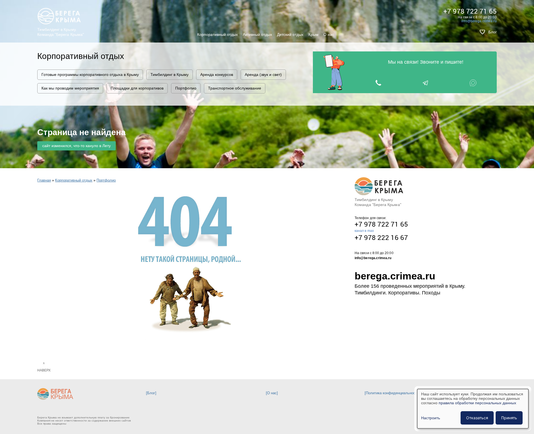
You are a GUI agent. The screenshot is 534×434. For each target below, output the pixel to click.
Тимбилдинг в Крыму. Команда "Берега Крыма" (60, 32)
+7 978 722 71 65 (470, 11)
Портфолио (185, 88)
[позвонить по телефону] (378, 82)
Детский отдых (290, 34)
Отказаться (477, 417)
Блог (492, 32)
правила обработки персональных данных (477, 403)
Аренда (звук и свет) (263, 74)
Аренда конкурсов (216, 74)
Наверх (44, 370)
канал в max (364, 231)
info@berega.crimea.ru (478, 21)
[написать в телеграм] (425, 82)
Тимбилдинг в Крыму (169, 74)
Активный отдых (257, 34)
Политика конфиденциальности (392, 393)
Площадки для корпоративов (137, 88)
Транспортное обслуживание (234, 88)
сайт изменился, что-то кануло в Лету (76, 145)
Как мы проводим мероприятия (70, 88)
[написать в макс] (472, 82)
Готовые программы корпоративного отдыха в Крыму (90, 74)
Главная (44, 180)
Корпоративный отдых (217, 34)
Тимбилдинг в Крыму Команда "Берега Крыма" (378, 202)
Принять (509, 417)
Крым (313, 34)
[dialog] (472, 408)
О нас (328, 34)
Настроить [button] (430, 418)
